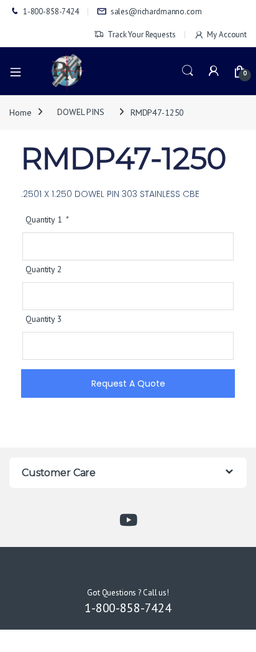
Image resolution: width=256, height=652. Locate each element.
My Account (227, 34)
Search (187, 71)
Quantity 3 (43, 318)
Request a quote (128, 383)
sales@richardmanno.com (156, 11)
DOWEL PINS (80, 111)
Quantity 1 (46, 219)
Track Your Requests (141, 34)
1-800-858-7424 (51, 11)
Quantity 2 (43, 269)
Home (20, 111)
